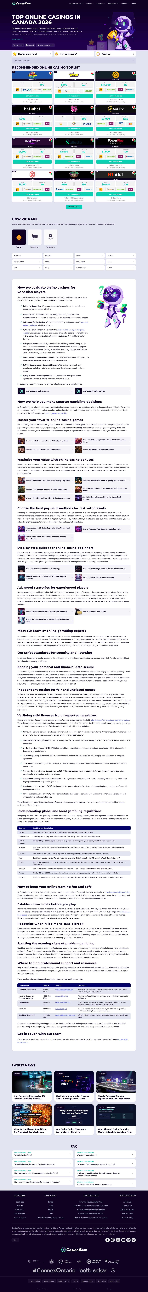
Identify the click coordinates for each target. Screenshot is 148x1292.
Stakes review (32, 198)
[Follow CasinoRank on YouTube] (123, 1240)
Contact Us (127, 1206)
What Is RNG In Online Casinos (91, 1213)
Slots (51, 1213)
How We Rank (127, 1213)
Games (89, 3)
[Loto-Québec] (65, 1261)
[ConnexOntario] (54, 1270)
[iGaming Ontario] (112, 1261)
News (133, 3)
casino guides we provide (56, 413)
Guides (124, 3)
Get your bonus (32, 96)
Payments (112, 3)
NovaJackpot (20, 1213)
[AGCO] (36, 1261)
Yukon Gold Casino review (74, 198)
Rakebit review (74, 132)
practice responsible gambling (117, 892)
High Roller (19, 1210)
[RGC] (79, 1261)
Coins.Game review (116, 100)
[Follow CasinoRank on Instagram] (113, 1240)
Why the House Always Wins (91, 1202)
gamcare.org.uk (61, 1009)
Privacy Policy (127, 1217)
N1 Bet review (116, 198)
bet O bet (20, 1202)
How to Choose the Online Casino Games (91, 1206)
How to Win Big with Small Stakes (91, 1210)
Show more (72, 207)
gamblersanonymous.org (64, 989)
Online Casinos (75, 3)
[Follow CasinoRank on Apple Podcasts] (134, 1240)
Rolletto (20, 1206)
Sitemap (109, 1289)
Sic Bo (50, 1210)
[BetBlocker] (93, 1270)
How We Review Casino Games (50, 1217)
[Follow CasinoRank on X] (118, 1240)
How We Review (127, 1210)
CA (14, 1240)
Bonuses (99, 3)
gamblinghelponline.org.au (65, 1015)
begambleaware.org (62, 1002)
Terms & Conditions (42, 1289)
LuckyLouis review (32, 100)
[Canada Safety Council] (51, 1261)
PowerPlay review (115, 165)
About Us (127, 1202)
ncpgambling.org (61, 996)
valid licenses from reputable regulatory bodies (109, 720)
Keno (51, 1206)
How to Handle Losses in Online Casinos (90, 1217)
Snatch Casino (20, 1217)
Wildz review (74, 100)
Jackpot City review (32, 165)
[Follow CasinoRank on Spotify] (128, 1240)
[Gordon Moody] (94, 1261)
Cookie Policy (77, 1289)
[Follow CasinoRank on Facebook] (107, 1240)
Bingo (50, 1202)
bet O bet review (32, 132)
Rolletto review (74, 165)
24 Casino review (116, 132)
